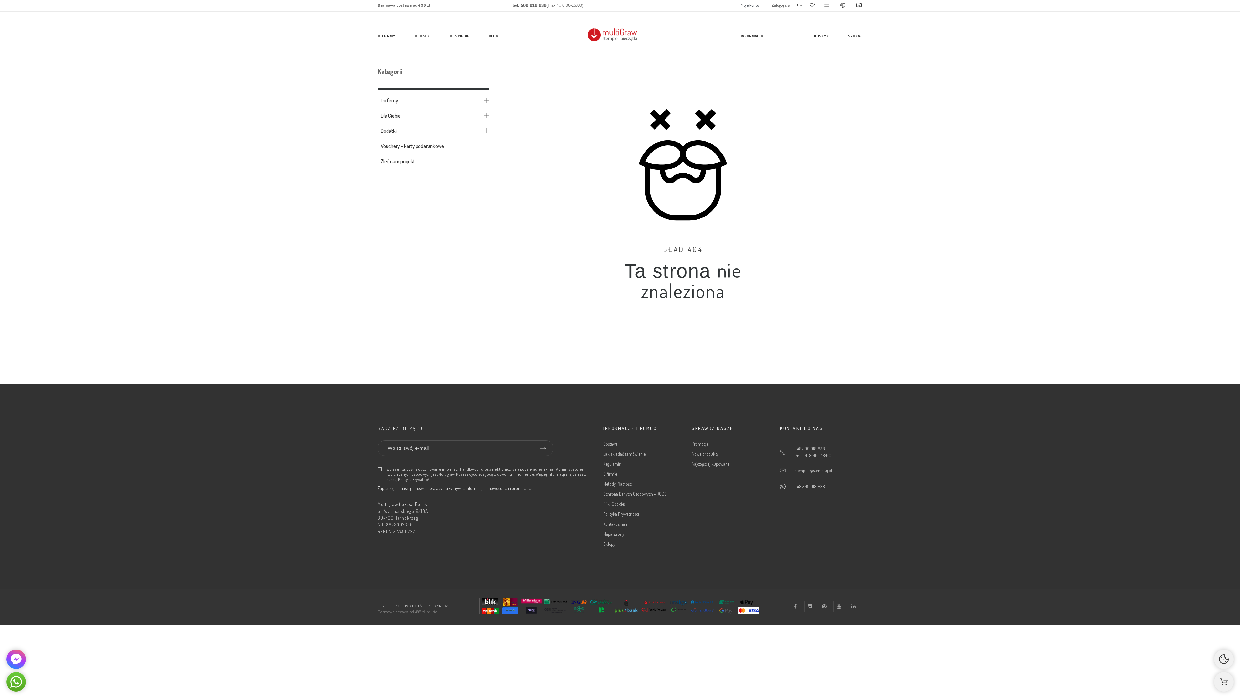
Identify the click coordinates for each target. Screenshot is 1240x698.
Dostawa (610, 444)
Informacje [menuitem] (752, 35)
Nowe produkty (705, 454)
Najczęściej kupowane (710, 464)
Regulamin (612, 464)
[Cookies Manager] (1224, 659)
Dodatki (389, 130)
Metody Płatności (618, 484)
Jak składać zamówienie (624, 454)
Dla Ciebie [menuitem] (459, 35)
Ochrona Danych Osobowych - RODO (635, 494)
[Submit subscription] (543, 448)
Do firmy (389, 100)
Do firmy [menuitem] (386, 35)
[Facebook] (795, 606)
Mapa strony (613, 534)
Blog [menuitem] (493, 35)
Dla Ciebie (391, 115)
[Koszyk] (1224, 682)
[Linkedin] (853, 606)
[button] (16, 682)
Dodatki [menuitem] (422, 35)
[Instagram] (809, 606)
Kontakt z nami (616, 524)
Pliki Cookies (614, 504)
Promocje (700, 444)
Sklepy (609, 544)
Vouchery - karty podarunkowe (412, 146)
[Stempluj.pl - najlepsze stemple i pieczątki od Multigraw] (620, 36)
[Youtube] (838, 606)
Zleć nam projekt (398, 161)
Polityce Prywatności (415, 479)
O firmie (610, 474)
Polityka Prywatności (621, 514)
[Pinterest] (824, 606)
